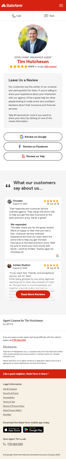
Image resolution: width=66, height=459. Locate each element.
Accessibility (8, 398)
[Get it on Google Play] (33, 430)
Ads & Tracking (10, 389)
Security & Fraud (10, 393)
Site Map (7, 415)
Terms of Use (9, 402)
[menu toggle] (61, 5)
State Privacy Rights (12, 410)
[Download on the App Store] (12, 430)
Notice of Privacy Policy (13, 406)
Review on (35, 136)
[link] (16, 5)
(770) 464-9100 (19, 340)
